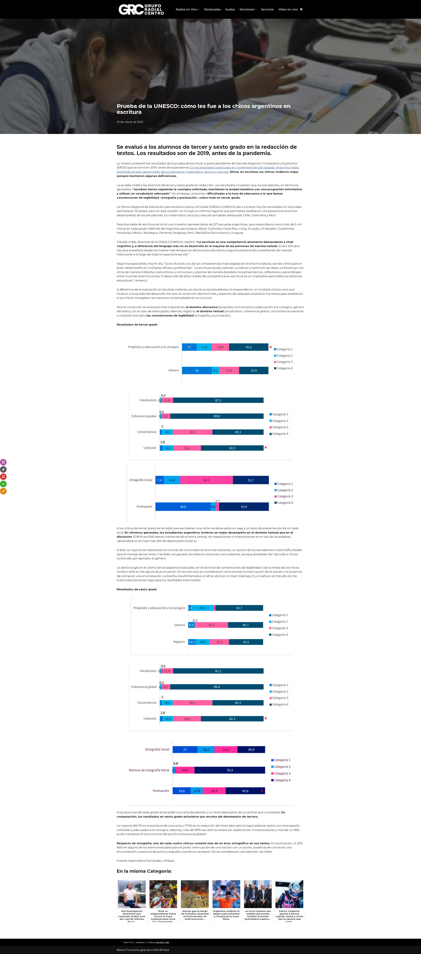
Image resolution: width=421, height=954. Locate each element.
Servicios (267, 9)
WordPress (161, 950)
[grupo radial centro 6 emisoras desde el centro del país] (141, 9)
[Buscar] (301, 9)
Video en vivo (288, 9)
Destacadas (212, 9)
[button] (198, 9)
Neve (120, 950)
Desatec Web (162, 942)
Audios (230, 9)
